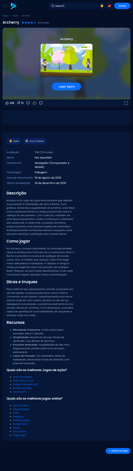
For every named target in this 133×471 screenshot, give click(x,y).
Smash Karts (20, 424)
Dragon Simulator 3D (25, 384)
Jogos (6, 15)
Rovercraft (19, 391)
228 (12, 103)
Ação (15, 15)
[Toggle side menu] (4, 5)
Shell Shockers (21, 420)
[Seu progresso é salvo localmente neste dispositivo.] (34, 103)
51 (22, 103)
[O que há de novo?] (102, 6)
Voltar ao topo (119, 450)
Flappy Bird (19, 435)
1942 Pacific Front (23, 380)
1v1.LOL (16, 427)
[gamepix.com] (13, 6)
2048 (16, 412)
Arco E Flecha (37, 141)
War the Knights (22, 377)
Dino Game (19, 431)
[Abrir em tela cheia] (126, 103)
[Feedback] (41, 103)
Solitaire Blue (20, 405)
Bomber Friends (22, 388)
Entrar (122, 5)
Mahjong (18, 416)
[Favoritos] (109, 6)
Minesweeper (21, 409)
